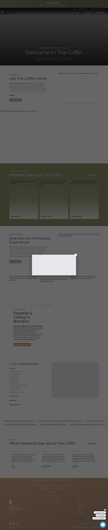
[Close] (75, 255)
